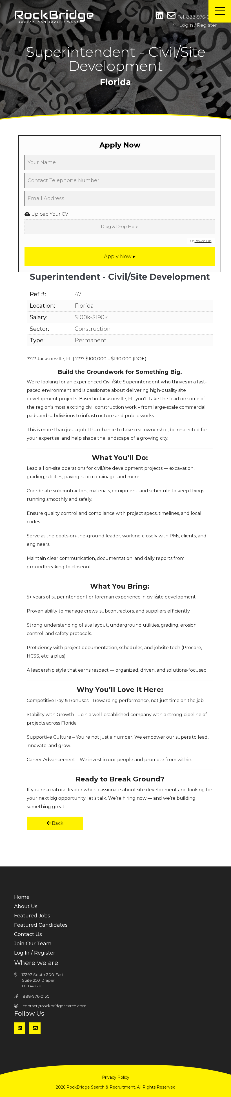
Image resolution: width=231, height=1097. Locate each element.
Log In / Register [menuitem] (34, 953)
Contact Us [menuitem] (28, 934)
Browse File (203, 241)
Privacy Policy (115, 1077)
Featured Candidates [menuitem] (41, 925)
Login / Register (197, 25)
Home (22, 897)
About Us (25, 906)
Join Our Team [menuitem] (33, 943)
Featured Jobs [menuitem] (32, 916)
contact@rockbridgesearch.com (54, 1005)
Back (57, 823)
